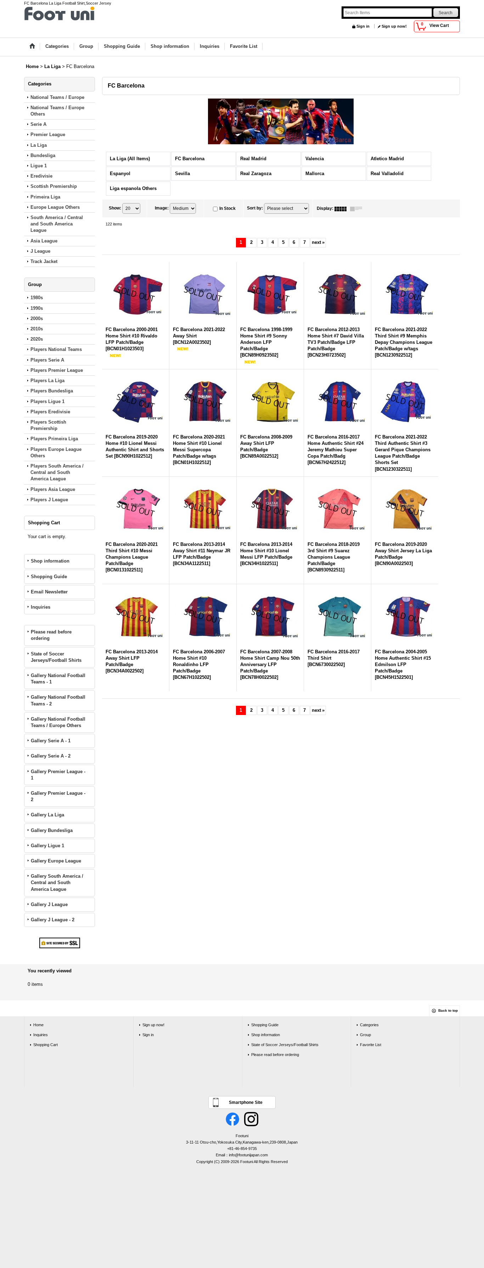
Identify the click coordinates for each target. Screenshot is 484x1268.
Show (115, 208)
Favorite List (370, 1045)
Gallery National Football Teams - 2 (58, 700)
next (318, 242)
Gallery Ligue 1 (47, 845)
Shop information (50, 561)
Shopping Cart (45, 1045)
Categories (369, 1025)
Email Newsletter (49, 591)
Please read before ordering (51, 635)
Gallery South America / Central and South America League (57, 882)
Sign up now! (394, 26)
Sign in (363, 26)
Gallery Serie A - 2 (51, 756)
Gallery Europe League (56, 861)
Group (365, 1035)
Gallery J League (49, 904)
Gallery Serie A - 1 (51, 740)
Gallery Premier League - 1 (58, 775)
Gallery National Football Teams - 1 (58, 679)
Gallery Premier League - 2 (58, 796)
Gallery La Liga (47, 814)
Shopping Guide (49, 576)
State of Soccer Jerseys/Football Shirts (56, 657)
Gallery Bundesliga (52, 830)
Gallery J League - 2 (52, 919)
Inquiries (40, 607)
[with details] (358, 208)
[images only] (342, 208)
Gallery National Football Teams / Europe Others (58, 722)
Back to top (448, 1010)
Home (38, 1025)
